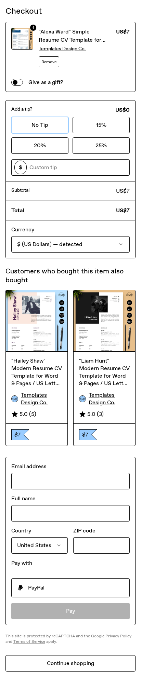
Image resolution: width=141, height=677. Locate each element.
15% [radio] (101, 125)
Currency (22, 229)
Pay (70, 611)
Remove (48, 61)
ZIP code (84, 530)
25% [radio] (101, 145)
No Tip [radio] (39, 125)
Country (21, 530)
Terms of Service (29, 641)
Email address (29, 466)
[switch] (17, 82)
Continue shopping (70, 663)
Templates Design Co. (62, 49)
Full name (23, 498)
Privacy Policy (118, 636)
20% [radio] (40, 145)
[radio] (70, 587)
